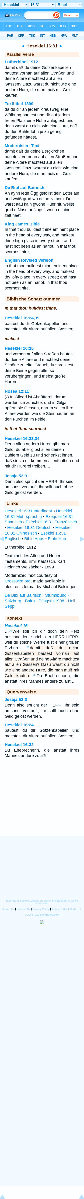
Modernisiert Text (22, 145)
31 (28, 647)
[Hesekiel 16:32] (78, 549)
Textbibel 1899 (19, 103)
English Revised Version (29, 260)
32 (34, 675)
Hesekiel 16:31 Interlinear (28, 511)
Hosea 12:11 (17, 391)
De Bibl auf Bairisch (24, 187)
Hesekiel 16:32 (19, 744)
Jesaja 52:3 (16, 476)
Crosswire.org (18, 581)
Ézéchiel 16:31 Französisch (51, 522)
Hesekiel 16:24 (19, 725)
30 (10, 630)
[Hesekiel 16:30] (6, 549)
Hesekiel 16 (16, 625)
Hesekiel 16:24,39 (22, 318)
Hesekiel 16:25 (19, 348)
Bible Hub (57, 538)
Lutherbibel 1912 (21, 62)
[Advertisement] (42, 807)
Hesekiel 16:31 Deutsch (29, 527)
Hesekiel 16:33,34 (22, 438)
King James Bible (22, 224)
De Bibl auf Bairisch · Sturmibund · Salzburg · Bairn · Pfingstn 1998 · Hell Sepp (40, 601)
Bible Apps (34, 538)
